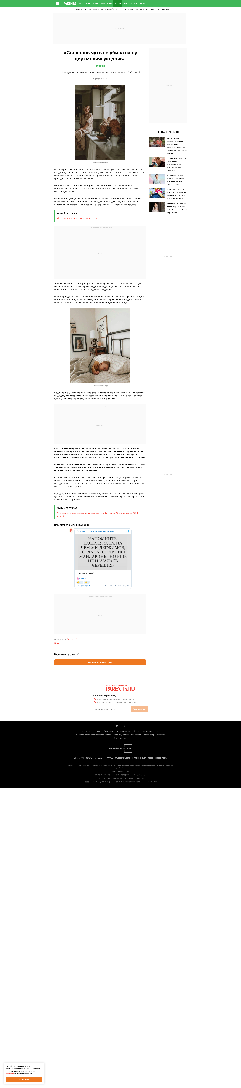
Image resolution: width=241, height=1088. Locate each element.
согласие (103, 699)
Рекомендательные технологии (127, 735)
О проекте (86, 731)
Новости (85, 3)
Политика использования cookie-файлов (93, 735)
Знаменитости (96, 9)
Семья (117, 3)
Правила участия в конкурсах (147, 731)
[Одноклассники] (124, 726)
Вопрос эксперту (136, 9)
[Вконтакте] (117, 726)
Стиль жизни (80, 9)
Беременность (102, 3)
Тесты (123, 9)
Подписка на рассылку (104, 695)
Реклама (97, 731)
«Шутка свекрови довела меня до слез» (77, 218)
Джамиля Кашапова (75, 639)
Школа (127, 3)
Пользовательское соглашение (117, 731)
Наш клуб (139, 3)
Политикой (102, 702)
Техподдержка (120, 738)
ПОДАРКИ (165, 9)
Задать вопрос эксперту (154, 735)
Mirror (56, 643)
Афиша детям (152, 9)
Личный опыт (111, 9)
